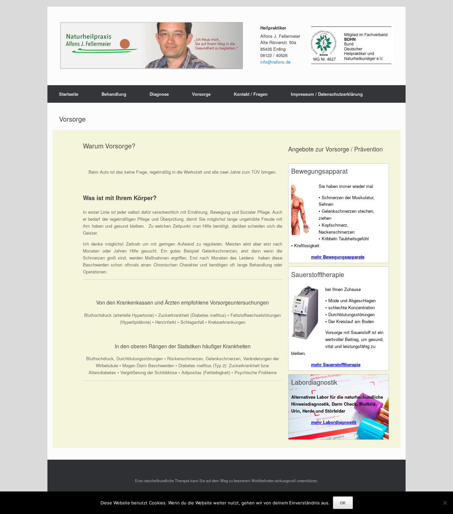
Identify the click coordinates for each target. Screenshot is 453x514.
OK (343, 503)
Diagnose (159, 94)
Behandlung (113, 94)
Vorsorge (201, 94)
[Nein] (444, 502)
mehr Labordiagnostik (333, 422)
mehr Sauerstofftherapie (335, 364)
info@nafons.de (275, 62)
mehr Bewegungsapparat (336, 257)
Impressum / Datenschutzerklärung (327, 94)
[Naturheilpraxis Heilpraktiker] (151, 46)
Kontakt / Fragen (251, 94)
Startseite (68, 94)
